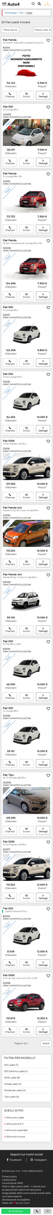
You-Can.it (24, 1203)
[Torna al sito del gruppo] (11, 4)
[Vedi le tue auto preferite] (32, 4)
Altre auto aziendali (16, 1130)
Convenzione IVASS (12, 1183)
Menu (4, 5)
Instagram (40, 1159)
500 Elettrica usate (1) (16, 1071)
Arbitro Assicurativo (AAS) (15, 1186)
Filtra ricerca (10, 30)
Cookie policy (9, 1180)
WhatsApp (17, 1211)
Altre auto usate (15, 1117)
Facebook (16, 1159)
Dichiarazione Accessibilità (16, 1199)
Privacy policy (9, 1176)
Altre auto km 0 (15, 1124)
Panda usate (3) (12, 1084)
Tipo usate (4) (11, 1096)
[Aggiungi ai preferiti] (48, 40)
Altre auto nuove (15, 1136)
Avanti (46, 1043)
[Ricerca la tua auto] (39, 4)
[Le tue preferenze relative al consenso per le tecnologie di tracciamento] (2, 911)
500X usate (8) (12, 1077)
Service (47, 5)
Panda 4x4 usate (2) (15, 1090)
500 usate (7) (11, 1065)
